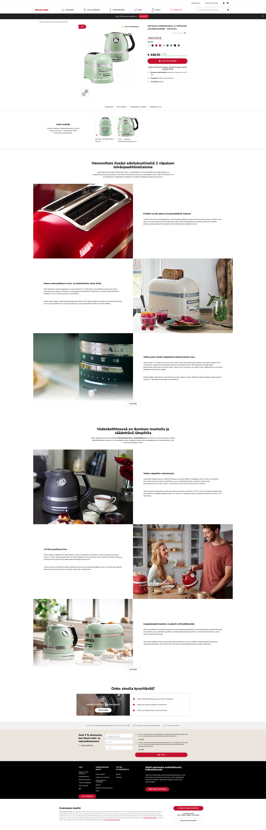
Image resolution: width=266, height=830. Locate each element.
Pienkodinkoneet (119, 10)
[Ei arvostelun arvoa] (178, 33)
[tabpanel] (167, 43)
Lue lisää (133, 404)
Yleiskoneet (69, 10)
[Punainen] (160, 45)
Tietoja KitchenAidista (211, 3)
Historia (118, 777)
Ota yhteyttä (83, 786)
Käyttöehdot (100, 774)
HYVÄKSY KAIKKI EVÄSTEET (188, 808)
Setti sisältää (121, 107)
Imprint (98, 785)
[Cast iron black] (152, 45)
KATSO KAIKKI (103, 710)
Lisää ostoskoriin (169, 61)
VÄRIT (140, 10)
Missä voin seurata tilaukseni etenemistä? (152, 705)
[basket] (228, 3)
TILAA (163, 755)
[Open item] (96, 135)
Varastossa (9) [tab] (154, 38)
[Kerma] (149, 45)
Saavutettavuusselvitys (104, 788)
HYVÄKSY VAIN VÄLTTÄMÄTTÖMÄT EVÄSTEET (188, 814)
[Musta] (175, 45)
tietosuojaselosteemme (112, 820)
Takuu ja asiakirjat (85, 783)
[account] (223, 3)
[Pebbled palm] (178, 45)
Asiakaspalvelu (195, 3)
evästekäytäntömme (150, 818)
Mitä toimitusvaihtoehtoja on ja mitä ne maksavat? (155, 699)
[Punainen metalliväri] (156, 45)
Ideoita (158, 10)
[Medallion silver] (171, 45)
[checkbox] (136, 735)
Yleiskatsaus (109, 107)
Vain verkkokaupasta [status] (132, 27)
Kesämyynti (178, 10)
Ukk (80, 789)
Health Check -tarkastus (84, 773)
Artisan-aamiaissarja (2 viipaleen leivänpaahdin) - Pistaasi (167, 27)
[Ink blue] (167, 45)
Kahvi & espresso (93, 10)
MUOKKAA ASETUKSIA (188, 820)
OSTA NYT (143, 16)
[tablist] (155, 38)
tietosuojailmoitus (87, 745)
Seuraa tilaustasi (84, 780)
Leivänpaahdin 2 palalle (137, 107)
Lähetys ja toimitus (102, 777)
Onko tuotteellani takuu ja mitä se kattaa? (152, 710)
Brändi (118, 774)
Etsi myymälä (87, 796)
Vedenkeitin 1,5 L (156, 107)
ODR (97, 791)
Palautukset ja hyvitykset (101, 781)
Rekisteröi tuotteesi (157, 789)
